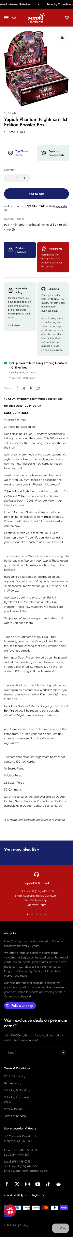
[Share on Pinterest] (30, 388)
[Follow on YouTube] (38, 1184)
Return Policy (12, 1083)
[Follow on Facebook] (7, 1184)
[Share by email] (37, 388)
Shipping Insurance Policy (16, 1099)
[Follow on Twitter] (17, 1184)
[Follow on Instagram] (27, 1184)
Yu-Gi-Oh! (10, 113)
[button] (36, 208)
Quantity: (10, 170)
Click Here (14, 325)
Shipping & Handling (17, 1090)
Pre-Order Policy (14, 1076)
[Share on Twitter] (23, 388)
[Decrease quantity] (9, 178)
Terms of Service (15, 1116)
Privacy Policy (13, 1108)
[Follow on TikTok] (48, 1184)
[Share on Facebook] (17, 388)
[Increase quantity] (24, 178)
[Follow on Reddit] (58, 1184)
